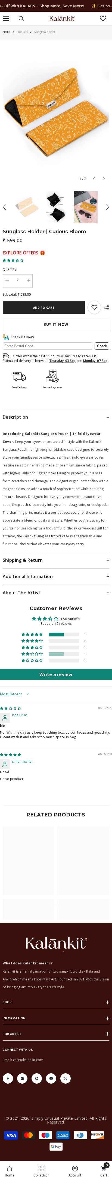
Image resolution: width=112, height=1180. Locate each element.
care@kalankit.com (28, 1060)
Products (22, 32)
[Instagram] (22, 1078)
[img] (10, 708)
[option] (56, 113)
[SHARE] (105, 307)
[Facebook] (8, 1078)
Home (6, 32)
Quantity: (10, 269)
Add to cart (44, 308)
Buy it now (56, 324)
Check (102, 346)
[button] (94, 179)
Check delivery (22, 337)
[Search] (21, 18)
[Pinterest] (37, 1078)
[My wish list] (103, 18)
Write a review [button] (55, 674)
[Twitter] (65, 1078)
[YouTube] (51, 1078)
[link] (94, 307)
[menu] (6, 18)
